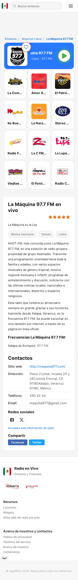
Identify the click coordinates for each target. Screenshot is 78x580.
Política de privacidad (17, 537)
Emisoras (11, 38)
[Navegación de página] (71, 6)
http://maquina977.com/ (48, 366)
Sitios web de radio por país (21, 517)
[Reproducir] (64, 55)
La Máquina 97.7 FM (59, 38)
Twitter (36, 442)
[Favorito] (26, 47)
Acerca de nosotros (16, 547)
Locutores (9, 507)
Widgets (8, 512)
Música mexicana (22, 234)
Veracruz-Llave (31, 38)
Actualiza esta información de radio (31, 428)
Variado (46, 234)
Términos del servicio (17, 542)
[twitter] (22, 420)
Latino (63, 234)
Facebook (17, 442)
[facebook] (12, 420)
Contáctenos (11, 552)
